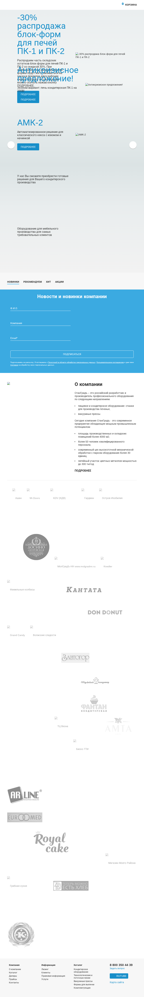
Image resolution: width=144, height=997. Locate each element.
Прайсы (13, 979)
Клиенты (45, 972)
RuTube (121, 976)
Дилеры (13, 976)
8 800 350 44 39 (121, 965)
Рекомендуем (32, 281)
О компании (15, 969)
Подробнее (28, 99)
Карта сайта (117, 982)
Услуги (44, 979)
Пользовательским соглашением (110, 362)
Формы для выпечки (84, 984)
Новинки (13, 281)
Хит (48, 281)
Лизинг (44, 969)
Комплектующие (82, 988)
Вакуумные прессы (83, 981)
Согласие (14, 365)
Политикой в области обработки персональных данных (71, 362)
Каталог (13, 972)
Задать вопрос (117, 968)
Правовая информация (53, 976)
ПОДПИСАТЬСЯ (72, 354)
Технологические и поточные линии (83, 976)
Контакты (14, 982)
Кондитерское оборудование (81, 970)
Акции (59, 281)
